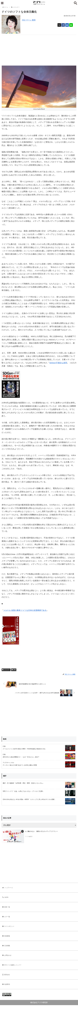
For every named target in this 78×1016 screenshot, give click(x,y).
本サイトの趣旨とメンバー (12, 965)
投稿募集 (7, 936)
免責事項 (7, 984)
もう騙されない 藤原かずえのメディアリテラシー (41, 831)
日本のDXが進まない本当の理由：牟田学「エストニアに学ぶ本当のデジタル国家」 (29, 799)
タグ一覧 (7, 916)
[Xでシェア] (59, 25)
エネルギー (7, 669)
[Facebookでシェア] (63, 25)
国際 (14, 669)
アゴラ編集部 (28, 836)
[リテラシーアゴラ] (13, 836)
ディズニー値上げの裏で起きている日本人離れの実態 (20, 765)
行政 (4, 746)
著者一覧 (7, 907)
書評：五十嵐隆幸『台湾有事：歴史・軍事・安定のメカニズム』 (23, 783)
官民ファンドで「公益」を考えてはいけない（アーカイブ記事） (23, 791)
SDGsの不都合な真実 (58, 363)
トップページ (8, 887)
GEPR (6, 897)
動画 (4, 739)
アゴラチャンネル (8, 762)
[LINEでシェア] (71, 25)
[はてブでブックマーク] (67, 25)
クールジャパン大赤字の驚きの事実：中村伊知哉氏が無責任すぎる (24, 749)
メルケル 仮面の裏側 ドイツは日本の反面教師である (25, 610)
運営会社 (7, 974)
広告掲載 (7, 945)
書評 (4, 776)
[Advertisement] (39, 49)
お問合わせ (7, 955)
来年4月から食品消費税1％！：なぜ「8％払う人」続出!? (21, 757)
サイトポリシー (9, 926)
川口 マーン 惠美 (29, 20)
